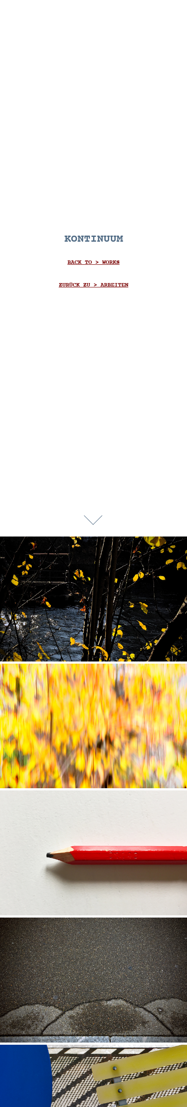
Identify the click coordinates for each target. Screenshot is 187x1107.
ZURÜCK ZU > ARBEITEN (93, 285)
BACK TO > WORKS (93, 262)
